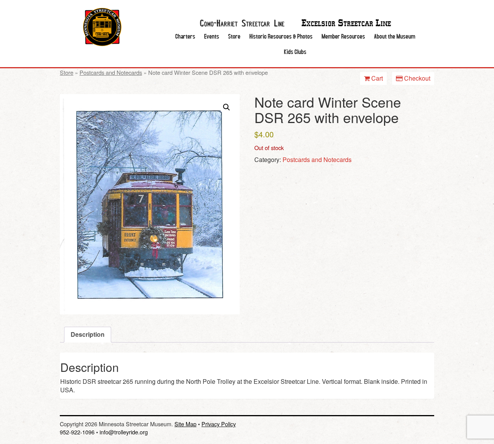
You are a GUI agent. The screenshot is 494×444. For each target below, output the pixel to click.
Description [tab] (88, 334)
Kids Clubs (295, 51)
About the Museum (394, 36)
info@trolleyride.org (124, 432)
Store (234, 36)
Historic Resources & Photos (281, 36)
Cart (376, 78)
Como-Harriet (242, 22)
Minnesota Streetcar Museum (102, 27)
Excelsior (346, 23)
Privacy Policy (218, 424)
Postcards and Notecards (111, 72)
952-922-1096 (77, 432)
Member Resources (343, 36)
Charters (185, 36)
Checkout (416, 78)
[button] (226, 107)
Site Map (185, 424)
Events (211, 36)
